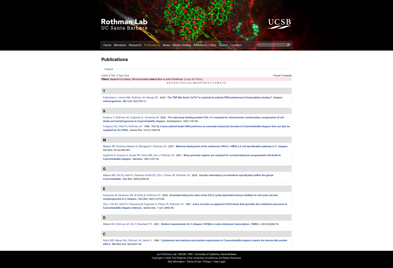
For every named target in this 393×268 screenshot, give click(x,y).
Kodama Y (108, 117)
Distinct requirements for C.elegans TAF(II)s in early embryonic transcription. (205, 224)
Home (107, 45)
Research (135, 45)
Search (109, 69)
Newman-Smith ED (145, 175)
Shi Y (133, 224)
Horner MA (124, 97)
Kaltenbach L (110, 97)
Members (120, 45)
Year (126, 75)
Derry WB (147, 155)
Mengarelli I (145, 146)
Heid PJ (123, 126)
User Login (220, 261)
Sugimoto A (136, 117)
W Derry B (140, 195)
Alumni (223, 45)
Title (112, 75)
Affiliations (200, 45)
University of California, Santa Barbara (215, 254)
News (166, 45)
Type (121, 75)
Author (105, 75)
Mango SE (152, 97)
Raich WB (108, 240)
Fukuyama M (110, 195)
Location (236, 45)
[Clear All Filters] (193, 79)
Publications (152, 45)
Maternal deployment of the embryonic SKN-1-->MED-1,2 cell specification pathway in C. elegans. (232, 146)
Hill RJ (120, 175)
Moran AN (120, 240)
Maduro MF (109, 146)
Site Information (176, 261)
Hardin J (147, 240)
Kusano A (122, 155)
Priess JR (169, 175)
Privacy (207, 261)
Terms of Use (194, 261)
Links (212, 45)
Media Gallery (182, 45)
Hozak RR (134, 155)
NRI (190, 254)
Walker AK (109, 224)
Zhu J (156, 155)
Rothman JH (138, 97)
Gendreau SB (125, 195)
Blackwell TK (145, 224)
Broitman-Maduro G (127, 146)
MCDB (182, 254)
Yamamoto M (151, 117)
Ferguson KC (110, 126)
